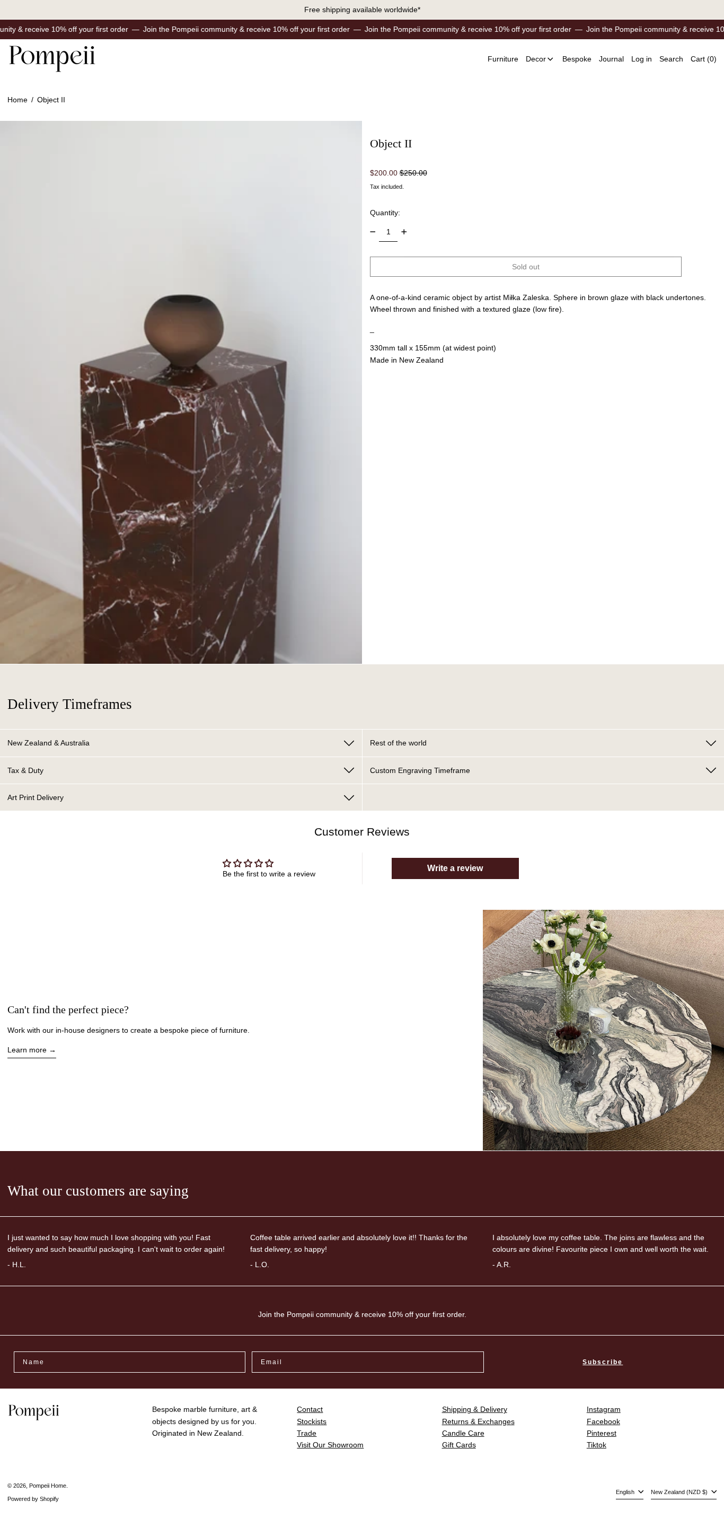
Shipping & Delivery (474, 1409)
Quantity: (385, 212)
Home (17, 99)
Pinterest (601, 1433)
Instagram (604, 1409)
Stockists (311, 1421)
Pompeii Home (47, 1485)
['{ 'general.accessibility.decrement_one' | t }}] (372, 232)
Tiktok (596, 1445)
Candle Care (463, 1433)
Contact (310, 1409)
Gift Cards (459, 1445)
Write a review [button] (455, 868)
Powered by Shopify (33, 1499)
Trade (306, 1433)
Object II (51, 99)
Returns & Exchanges (478, 1421)
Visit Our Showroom (330, 1445)
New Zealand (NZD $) (680, 1492)
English (626, 1492)
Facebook (603, 1421)
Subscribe (602, 1362)
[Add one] (404, 232)
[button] (671, 59)
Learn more (27, 1050)
